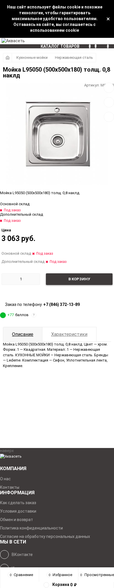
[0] (110, 41)
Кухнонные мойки (32, 57)
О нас (5, 479)
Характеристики (69, 334)
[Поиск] (104, 41)
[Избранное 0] (98, 41)
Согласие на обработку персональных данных (45, 536)
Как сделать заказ (18, 503)
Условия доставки (18, 511)
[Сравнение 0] (92, 41)
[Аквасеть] (57, 456)
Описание (22, 334)
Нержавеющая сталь (74, 57)
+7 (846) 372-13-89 (61, 304)
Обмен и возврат (16, 520)
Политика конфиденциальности (31, 528)
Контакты (9, 487)
